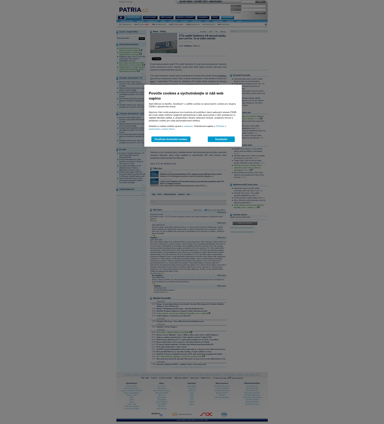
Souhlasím (221, 139)
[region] (193, 116)
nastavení (188, 126)
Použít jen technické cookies (171, 139)
